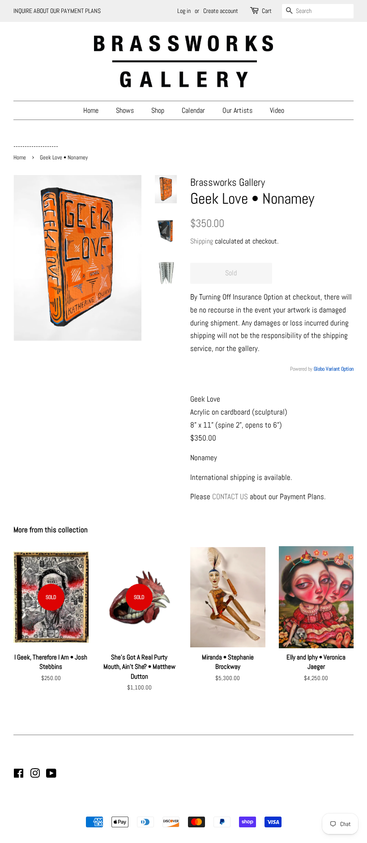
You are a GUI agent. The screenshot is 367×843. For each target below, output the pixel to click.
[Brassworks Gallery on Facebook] (18, 775)
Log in (184, 11)
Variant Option (340, 368)
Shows (125, 110)
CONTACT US (230, 496)
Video (277, 110)
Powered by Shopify (229, 806)
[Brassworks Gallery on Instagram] (35, 775)
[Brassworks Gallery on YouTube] (51, 775)
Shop (157, 110)
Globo (319, 368)
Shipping (201, 241)
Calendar (193, 110)
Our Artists (237, 110)
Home (90, 110)
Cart (267, 11)
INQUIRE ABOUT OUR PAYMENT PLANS (57, 11)
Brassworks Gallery (182, 806)
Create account (220, 11)
